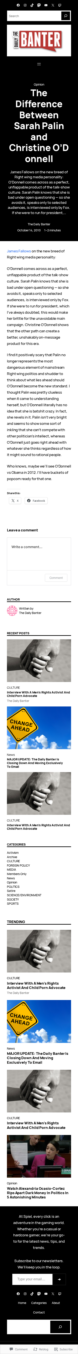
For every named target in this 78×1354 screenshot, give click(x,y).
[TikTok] (32, 5)
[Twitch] (60, 5)
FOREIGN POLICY (18, 865)
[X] (53, 5)
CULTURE (13, 687)
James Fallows (19, 250)
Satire (11, 891)
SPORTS (13, 903)
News (11, 755)
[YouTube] (46, 5)
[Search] (65, 15)
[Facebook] (18, 5)
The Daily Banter (39, 224)
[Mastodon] (39, 5)
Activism (13, 853)
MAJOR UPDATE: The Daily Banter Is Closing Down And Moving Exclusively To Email (35, 763)
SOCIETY (13, 899)
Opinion (39, 84)
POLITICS (13, 887)
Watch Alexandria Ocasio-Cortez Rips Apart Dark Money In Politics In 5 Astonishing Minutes (37, 1192)
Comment (56, 578)
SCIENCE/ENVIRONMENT (24, 895)
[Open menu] (39, 64)
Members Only (17, 874)
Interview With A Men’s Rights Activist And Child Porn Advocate (38, 694)
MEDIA (11, 869)
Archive (12, 857)
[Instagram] (25, 5)
